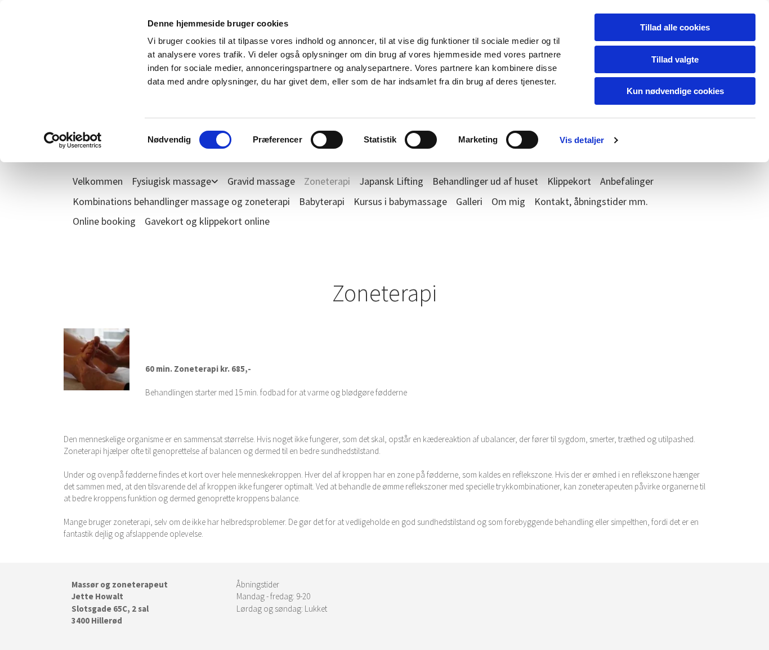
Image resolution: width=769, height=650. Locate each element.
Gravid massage (261, 181)
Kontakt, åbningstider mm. (591, 201)
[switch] (327, 140)
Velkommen (98, 181)
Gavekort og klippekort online (207, 221)
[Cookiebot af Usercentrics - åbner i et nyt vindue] (73, 140)
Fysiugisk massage (171, 181)
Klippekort (569, 181)
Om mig (508, 201)
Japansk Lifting (391, 181)
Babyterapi (322, 201)
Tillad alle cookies (675, 27)
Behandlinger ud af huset (485, 181)
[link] (170, 181)
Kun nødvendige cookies (675, 91)
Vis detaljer (582, 140)
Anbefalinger (627, 181)
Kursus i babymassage (400, 201)
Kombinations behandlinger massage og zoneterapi (181, 201)
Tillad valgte (675, 59)
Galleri (469, 201)
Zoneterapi (327, 181)
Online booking (104, 221)
